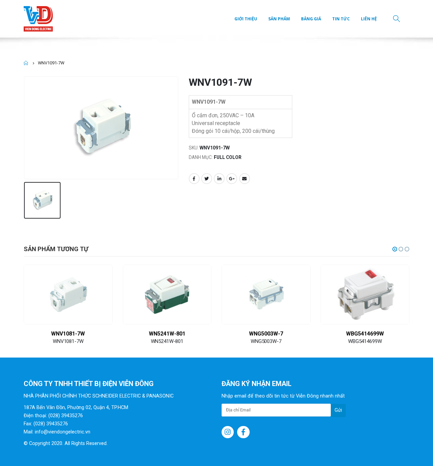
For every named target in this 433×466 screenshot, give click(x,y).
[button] (395, 249)
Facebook (194, 178)
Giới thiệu (245, 19)
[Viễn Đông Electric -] (40, 19)
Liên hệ (369, 19)
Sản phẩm (279, 19)
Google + (231, 178)
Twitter (206, 178)
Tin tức (341, 19)
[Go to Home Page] (26, 63)
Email (244, 178)
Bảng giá (311, 19)
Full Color (228, 157)
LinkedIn (219, 178)
